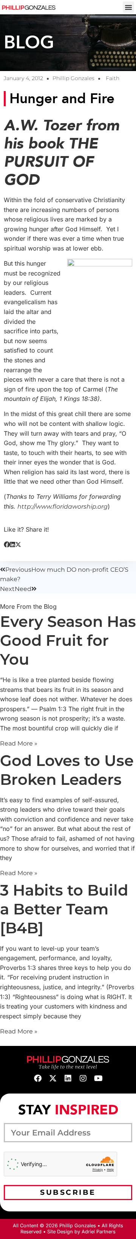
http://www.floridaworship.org (62, 506)
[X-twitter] (52, 1078)
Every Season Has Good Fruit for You (68, 640)
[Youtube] (98, 1078)
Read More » (18, 743)
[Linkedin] (68, 1078)
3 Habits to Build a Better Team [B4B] (64, 909)
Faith (112, 78)
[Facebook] (37, 1078)
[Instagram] (83, 1078)
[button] (128, 7)
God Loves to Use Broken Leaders (67, 770)
